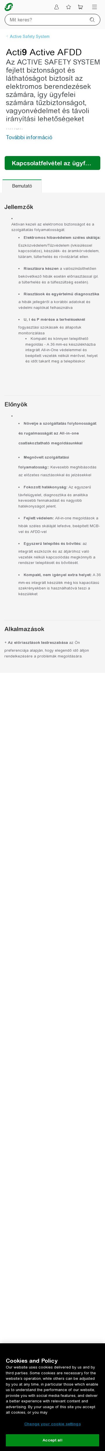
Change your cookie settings (52, 1424)
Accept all (52, 1440)
